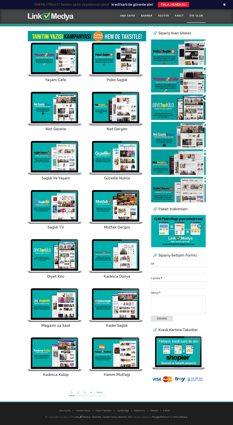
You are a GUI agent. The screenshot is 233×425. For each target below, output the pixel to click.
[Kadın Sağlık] (116, 316)
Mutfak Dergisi (117, 227)
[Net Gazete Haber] (54, 120)
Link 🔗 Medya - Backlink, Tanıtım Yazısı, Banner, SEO (103, 416)
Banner (146, 15)
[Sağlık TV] (54, 218)
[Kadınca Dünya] (116, 267)
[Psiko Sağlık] (116, 71)
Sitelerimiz (139, 410)
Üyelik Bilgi (123, 410)
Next (99, 392)
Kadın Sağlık (117, 325)
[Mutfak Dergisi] (116, 218)
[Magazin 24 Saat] (54, 316)
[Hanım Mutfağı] (116, 366)
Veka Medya (180, 416)
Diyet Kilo (55, 276)
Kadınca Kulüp (56, 374)
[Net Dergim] (116, 120)
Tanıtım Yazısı (83, 410)
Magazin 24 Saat (55, 325)
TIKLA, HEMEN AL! (173, 4)
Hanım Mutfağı (117, 374)
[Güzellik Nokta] (116, 169)
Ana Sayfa (127, 15)
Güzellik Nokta (117, 178)
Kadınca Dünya (117, 276)
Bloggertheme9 (160, 416)
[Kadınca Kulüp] (54, 366)
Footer (163, 15)
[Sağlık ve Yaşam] (54, 169)
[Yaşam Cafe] (54, 71)
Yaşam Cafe (55, 80)
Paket (179, 15)
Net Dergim (116, 129)
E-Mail (166, 410)
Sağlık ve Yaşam (56, 178)
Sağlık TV (56, 227)
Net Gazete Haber (167, 127)
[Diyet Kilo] (54, 267)
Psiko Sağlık (116, 80)
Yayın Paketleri (104, 410)
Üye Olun (196, 15)
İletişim (154, 410)
